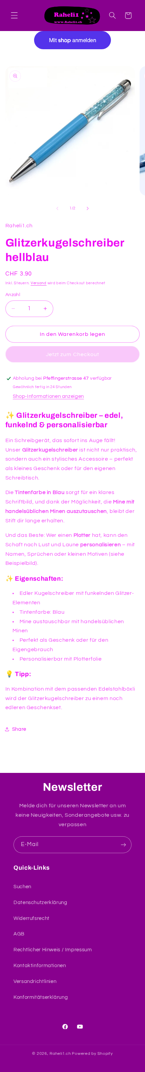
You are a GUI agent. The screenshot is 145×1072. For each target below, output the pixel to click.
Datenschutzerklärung (40, 902)
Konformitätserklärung (40, 997)
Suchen (22, 886)
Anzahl (13, 294)
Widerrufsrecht (31, 918)
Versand (39, 283)
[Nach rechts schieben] (87, 208)
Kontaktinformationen (39, 965)
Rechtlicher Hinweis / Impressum (52, 949)
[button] (14, 15)
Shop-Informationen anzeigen (48, 396)
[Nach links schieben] (57, 208)
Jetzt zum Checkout (72, 354)
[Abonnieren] (123, 844)
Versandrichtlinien (34, 981)
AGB (19, 933)
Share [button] (19, 729)
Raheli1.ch (60, 1053)
